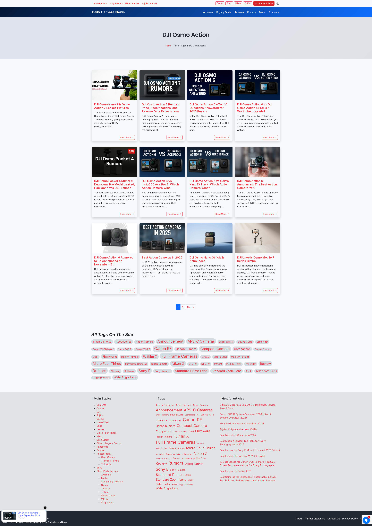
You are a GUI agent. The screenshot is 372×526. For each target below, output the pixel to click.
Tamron (105, 488)
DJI (98, 411)
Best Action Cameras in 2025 (162, 257)
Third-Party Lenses (107, 471)
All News (208, 12)
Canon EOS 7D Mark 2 (103, 349)
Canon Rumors (99, 3)
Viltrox (104, 499)
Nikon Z (178, 363)
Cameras (101, 404)
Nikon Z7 (205, 364)
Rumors (251, 12)
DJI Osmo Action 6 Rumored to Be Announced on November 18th (113, 261)
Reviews (239, 12)
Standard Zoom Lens (226, 371)
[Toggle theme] (278, 3)
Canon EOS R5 (142, 349)
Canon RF (163, 348)
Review (265, 364)
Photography (103, 453)
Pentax (100, 450)
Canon (220, 3)
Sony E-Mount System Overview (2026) (242, 423)
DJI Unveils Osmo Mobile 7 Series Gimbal (255, 259)
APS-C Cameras (201, 341)
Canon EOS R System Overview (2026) (241, 414)
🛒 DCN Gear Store (264, 3)
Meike (104, 478)
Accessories (124, 341)
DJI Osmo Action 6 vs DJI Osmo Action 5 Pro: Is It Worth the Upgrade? (254, 108)
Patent (218, 363)
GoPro (100, 418)
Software (129, 371)
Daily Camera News (108, 12)
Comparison (242, 349)
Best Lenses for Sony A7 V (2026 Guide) (242, 456)
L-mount (205, 357)
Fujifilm (248, 3)
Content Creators (263, 349)
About (299, 518)
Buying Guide (223, 12)
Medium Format (240, 356)
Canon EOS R (124, 349)
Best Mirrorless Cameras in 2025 (238, 435)
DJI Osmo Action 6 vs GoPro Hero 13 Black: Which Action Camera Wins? (209, 184)
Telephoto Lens (266, 371)
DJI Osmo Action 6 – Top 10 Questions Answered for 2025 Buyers (208, 108)
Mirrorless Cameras (136, 363)
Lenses (100, 429)
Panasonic (102, 446)
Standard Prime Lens (191, 371)
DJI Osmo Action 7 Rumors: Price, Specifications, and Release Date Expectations (161, 108)
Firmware (274, 12)
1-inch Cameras (102, 341)
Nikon (238, 3)
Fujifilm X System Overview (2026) (238, 429)
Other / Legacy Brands (108, 443)
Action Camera (144, 341)
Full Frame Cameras (179, 356)
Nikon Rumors (132, 3)
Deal (95, 356)
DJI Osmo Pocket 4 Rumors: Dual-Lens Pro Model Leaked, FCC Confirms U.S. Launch (114, 184)
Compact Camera (215, 349)
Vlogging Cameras (101, 377)
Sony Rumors (116, 3)
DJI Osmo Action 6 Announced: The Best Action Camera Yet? (257, 184)
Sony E (144, 371)
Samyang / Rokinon (112, 481)
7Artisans (106, 474)
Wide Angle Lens (125, 377)
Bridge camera (226, 342)
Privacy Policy (350, 518)
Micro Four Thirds (107, 364)
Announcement (170, 341)
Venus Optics (108, 495)
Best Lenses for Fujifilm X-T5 (235, 471)
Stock (248, 371)
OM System (102, 439)
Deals (262, 12)
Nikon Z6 (193, 364)
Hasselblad (102, 422)
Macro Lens (220, 356)
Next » (190, 307)
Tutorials (106, 464)
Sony (229, 3)
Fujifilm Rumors (149, 3)
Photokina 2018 (233, 364)
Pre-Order (250, 364)
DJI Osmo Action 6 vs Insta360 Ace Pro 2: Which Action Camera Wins (160, 184)
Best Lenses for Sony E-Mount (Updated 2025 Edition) (250, 450)
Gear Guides (108, 457)
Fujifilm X (150, 356)
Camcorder (262, 341)
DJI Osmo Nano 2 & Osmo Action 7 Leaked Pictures (112, 106)
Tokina (105, 492)
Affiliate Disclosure (315, 518)
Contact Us (334, 518)
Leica (99, 425)
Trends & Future (110, 460)
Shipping (115, 371)
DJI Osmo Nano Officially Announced (207, 259)
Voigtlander (107, 502)
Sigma (104, 485)
